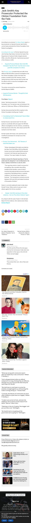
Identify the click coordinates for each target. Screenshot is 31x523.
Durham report (8, 71)
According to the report (8, 52)
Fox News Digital (19, 42)
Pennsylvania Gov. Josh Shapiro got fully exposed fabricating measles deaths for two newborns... (20, 471)
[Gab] (11, 211)
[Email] (20, 211)
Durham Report (6, 202)
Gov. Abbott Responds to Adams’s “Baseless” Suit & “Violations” (8, 233)
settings (14, 517)
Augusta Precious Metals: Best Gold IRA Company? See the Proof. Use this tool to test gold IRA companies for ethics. (16, 65)
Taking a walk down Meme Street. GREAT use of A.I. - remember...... (19, 462)
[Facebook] (3, 211)
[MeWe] (26, 211)
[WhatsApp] (13, 222)
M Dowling (5, 21)
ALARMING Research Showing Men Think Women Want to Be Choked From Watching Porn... (20, 479)
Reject (10, 520)
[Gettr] (14, 211)
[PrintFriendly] (23, 211)
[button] (29, 2)
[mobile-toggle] (2, 2)
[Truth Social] (9, 211)
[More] (3, 214)
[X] (6, 211)
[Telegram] (17, 211)
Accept (4, 520)
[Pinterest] (9, 222)
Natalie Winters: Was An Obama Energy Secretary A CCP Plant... (20, 454)
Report (10, 99)
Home (3, 5)
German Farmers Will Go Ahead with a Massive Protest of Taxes (23, 233)
